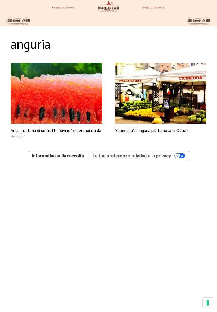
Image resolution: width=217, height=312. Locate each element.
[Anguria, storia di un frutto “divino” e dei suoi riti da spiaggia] (56, 93)
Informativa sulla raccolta (58, 155)
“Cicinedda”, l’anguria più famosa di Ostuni (151, 130)
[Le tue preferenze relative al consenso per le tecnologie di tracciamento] (208, 303)
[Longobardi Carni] (108, 13)
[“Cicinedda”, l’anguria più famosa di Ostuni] (160, 93)
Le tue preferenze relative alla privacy (132, 155)
